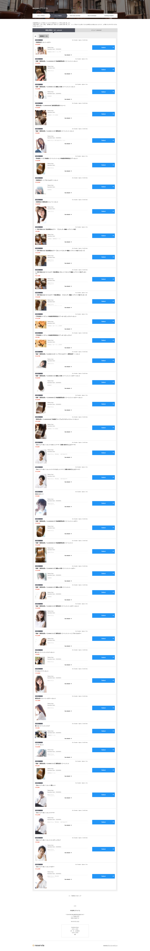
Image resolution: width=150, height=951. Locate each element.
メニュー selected (96, 30)
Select (103, 47)
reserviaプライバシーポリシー (110, 945)
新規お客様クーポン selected (54, 30)
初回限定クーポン (44, 36)
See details (67, 55)
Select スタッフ (76, 896)
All (35, 36)
